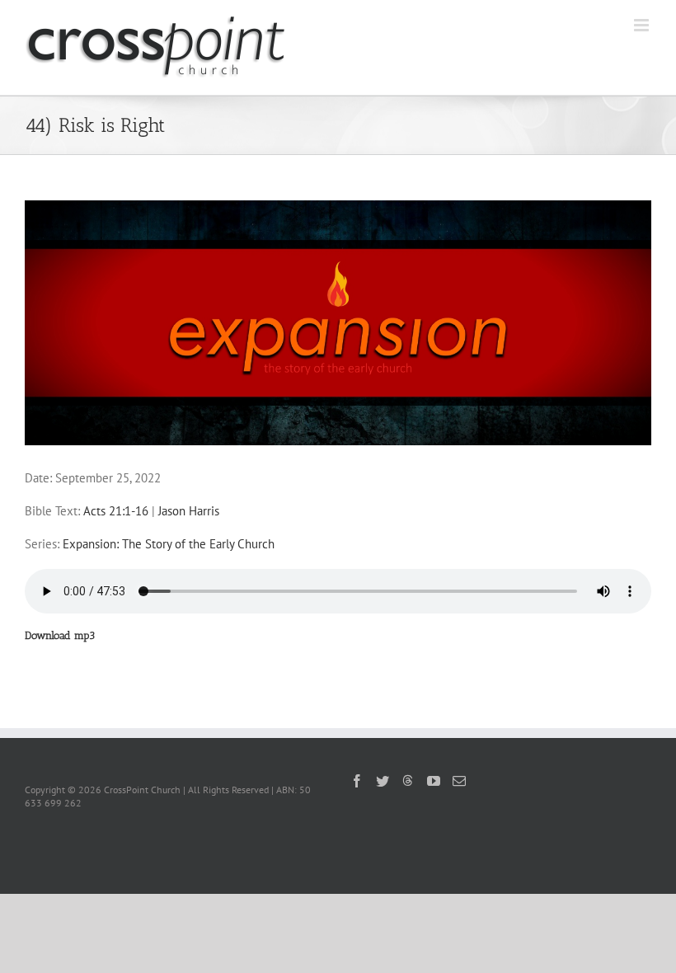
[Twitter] (382, 780)
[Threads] (408, 780)
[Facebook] (357, 780)
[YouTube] (433, 780)
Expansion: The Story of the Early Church (169, 544)
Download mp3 (60, 635)
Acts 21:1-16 (115, 511)
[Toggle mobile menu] (642, 25)
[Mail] (459, 780)
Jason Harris (188, 511)
